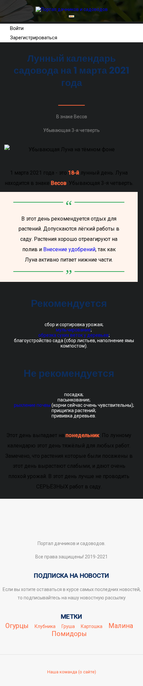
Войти (17, 28)
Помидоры (69, 634)
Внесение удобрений (69, 249)
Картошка (91, 626)
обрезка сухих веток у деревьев (73, 335)
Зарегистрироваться (33, 38)
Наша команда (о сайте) (71, 671)
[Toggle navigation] (71, 16)
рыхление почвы (32, 405)
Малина (120, 626)
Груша (68, 626)
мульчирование (73, 330)
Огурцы (17, 626)
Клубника (45, 626)
